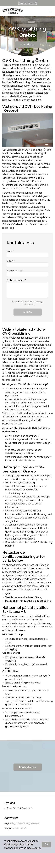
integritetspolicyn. (27, 304)
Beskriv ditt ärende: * (16, 280)
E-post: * (11, 261)
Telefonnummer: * (15, 270)
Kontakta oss (27, 44)
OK (46, 844)
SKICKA (27, 312)
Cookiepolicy (34, 848)
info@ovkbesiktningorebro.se (24, 823)
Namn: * (10, 251)
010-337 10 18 (28, 3)
